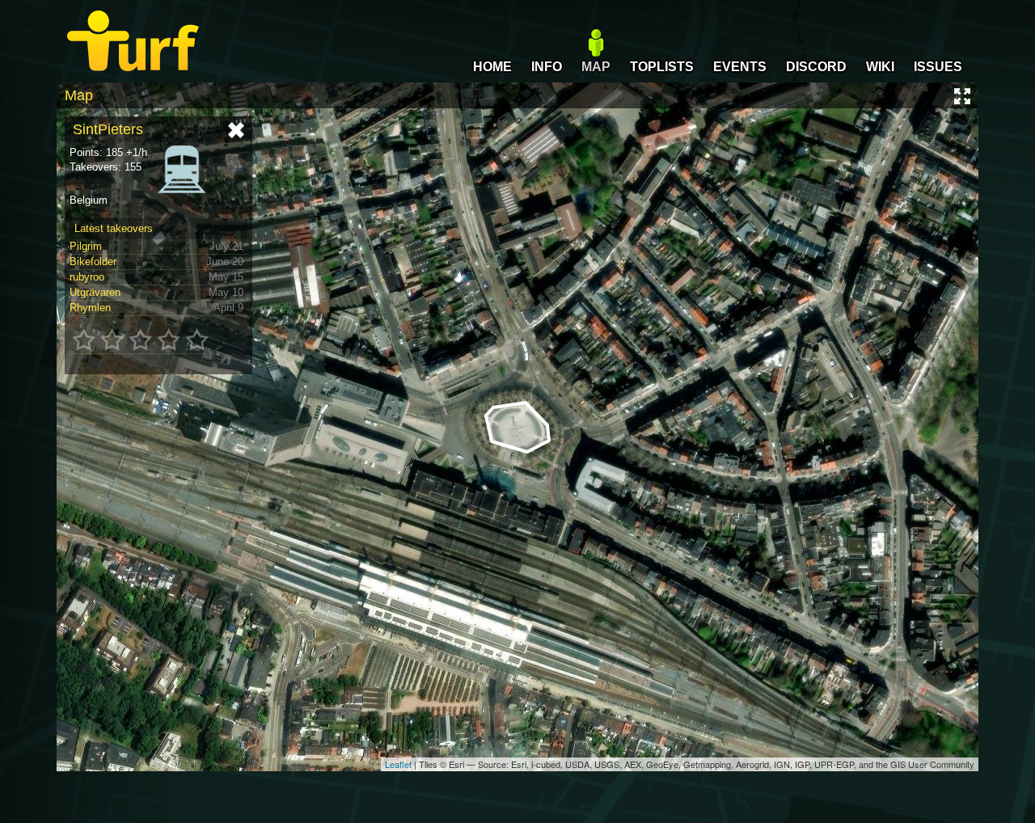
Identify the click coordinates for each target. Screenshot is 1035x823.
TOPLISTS (662, 67)
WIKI (880, 67)
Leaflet (398, 764)
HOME (492, 67)
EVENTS (740, 67)
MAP (595, 67)
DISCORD (816, 67)
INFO (546, 67)
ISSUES (938, 67)
